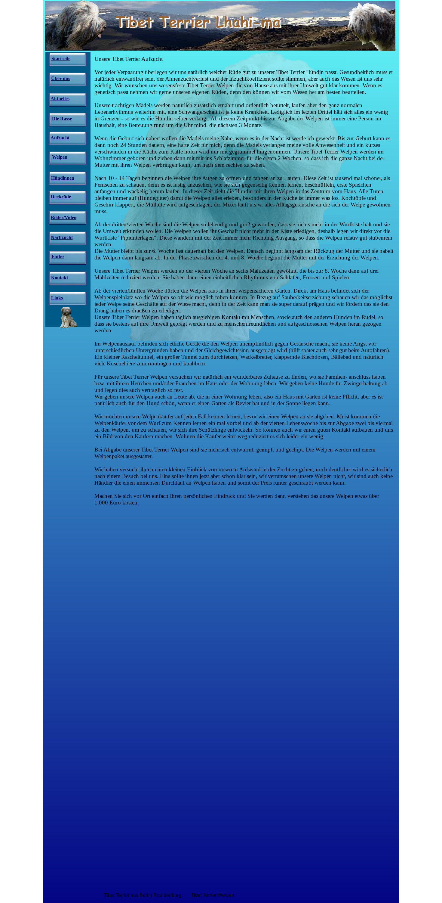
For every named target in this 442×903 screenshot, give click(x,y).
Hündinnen (62, 178)
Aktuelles (60, 98)
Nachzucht (62, 237)
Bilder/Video (63, 217)
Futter (57, 256)
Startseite (60, 58)
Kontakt (59, 277)
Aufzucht (60, 137)
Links (57, 297)
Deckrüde (61, 196)
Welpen (59, 157)
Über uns (60, 78)
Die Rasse (62, 118)
